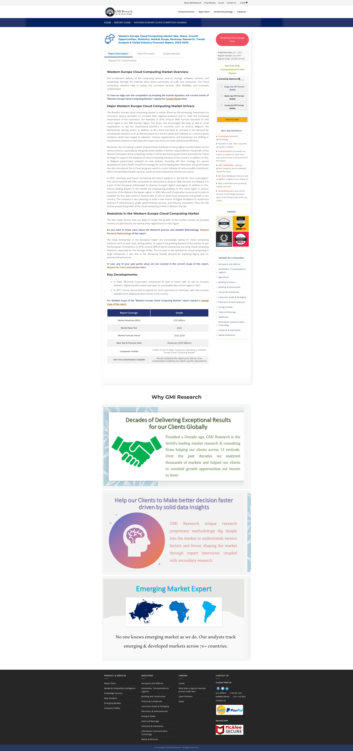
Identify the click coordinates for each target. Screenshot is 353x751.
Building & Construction (229, 287)
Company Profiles (112, 708)
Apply (181, 701)
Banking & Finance (227, 282)
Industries (241, 11)
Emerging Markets (112, 703)
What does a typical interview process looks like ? (192, 690)
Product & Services (186, 11)
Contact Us (231, 3)
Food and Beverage (227, 312)
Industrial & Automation (229, 330)
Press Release (210, 3)
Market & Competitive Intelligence (119, 688)
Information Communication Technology (231, 323)
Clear (241, 80)
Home (107, 22)
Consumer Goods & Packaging (232, 297)
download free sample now (232, 39)
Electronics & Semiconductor (231, 302)
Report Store (204, 11)
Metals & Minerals (226, 335)
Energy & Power (225, 307)
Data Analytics (110, 698)
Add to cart (232, 119)
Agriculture (223, 277)
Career (221, 3)
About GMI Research (192, 3)
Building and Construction (153, 696)
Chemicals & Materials (228, 292)
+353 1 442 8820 (239, 696)
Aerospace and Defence (229, 264)
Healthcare (223, 317)
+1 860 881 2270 (235, 693)
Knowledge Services (113, 693)
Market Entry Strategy (223, 11)
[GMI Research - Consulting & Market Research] (118, 11)
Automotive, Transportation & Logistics (232, 271)
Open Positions (185, 696)
